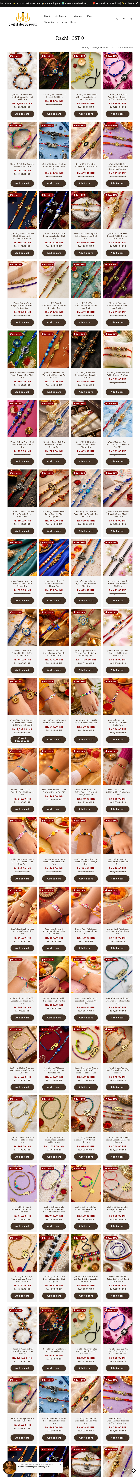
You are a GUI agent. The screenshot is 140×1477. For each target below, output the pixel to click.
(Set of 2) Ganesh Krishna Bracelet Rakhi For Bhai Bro (54, 166)
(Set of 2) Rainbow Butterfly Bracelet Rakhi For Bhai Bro (118, 1279)
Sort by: (86, 47)
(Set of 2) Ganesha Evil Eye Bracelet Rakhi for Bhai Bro (85, 583)
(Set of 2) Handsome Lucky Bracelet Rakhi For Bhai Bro (85, 1140)
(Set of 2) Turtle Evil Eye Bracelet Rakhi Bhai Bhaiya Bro (54, 444)
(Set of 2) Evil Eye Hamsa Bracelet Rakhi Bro (54, 95)
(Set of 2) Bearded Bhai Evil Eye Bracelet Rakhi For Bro (86, 1209)
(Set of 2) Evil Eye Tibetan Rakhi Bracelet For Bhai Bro (22, 375)
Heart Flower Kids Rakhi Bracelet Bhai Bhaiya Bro (86, 721)
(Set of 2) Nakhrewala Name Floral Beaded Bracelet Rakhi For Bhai (54, 1209)
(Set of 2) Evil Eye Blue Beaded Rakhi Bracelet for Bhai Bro (86, 514)
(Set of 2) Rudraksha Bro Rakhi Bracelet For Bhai (118, 374)
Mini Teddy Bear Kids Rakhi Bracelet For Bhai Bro (118, 862)
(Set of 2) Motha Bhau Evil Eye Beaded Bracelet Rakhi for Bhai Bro (22, 1070)
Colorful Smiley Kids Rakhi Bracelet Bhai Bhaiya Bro (117, 722)
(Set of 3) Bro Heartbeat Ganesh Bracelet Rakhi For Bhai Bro (118, 1140)
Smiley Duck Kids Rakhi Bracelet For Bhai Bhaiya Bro (117, 931)
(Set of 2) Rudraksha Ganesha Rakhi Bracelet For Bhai (86, 375)
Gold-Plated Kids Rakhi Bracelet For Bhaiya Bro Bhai (86, 1001)
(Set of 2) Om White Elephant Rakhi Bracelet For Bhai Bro (22, 305)
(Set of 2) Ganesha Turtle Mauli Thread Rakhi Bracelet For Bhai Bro (22, 236)
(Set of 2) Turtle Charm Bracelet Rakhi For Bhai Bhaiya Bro (54, 1279)
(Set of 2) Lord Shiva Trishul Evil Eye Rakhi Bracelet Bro (22, 653)
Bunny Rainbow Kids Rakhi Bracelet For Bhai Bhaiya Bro (54, 931)
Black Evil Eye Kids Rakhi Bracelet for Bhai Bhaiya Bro (85, 862)
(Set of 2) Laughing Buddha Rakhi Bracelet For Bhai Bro (117, 305)
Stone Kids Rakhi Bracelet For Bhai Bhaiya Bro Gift (54, 791)
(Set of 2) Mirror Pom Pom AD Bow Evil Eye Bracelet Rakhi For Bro (86, 1279)
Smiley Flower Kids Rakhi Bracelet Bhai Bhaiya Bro (54, 721)
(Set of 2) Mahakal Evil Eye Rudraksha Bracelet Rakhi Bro (22, 97)
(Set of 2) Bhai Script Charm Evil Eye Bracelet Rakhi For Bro (22, 1279)
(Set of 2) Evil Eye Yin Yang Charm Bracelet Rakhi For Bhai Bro (118, 97)
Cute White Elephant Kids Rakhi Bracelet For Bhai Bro (22, 931)
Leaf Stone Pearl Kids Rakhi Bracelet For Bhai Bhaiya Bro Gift (86, 792)
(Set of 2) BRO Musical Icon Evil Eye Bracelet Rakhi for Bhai (54, 1070)
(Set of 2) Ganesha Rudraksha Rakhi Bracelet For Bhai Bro (54, 305)
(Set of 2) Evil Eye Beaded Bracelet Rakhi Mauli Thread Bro (117, 514)
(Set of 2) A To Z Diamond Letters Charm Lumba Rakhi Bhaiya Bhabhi (22, 722)
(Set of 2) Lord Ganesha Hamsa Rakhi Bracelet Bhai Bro (118, 583)
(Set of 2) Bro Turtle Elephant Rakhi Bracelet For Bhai (86, 305)
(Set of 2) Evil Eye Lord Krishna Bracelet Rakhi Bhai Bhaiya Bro (85, 653)
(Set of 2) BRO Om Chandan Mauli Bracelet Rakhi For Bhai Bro (118, 166)
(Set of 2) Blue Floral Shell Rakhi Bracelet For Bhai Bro (22, 444)
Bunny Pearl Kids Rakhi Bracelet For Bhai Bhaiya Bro (86, 931)
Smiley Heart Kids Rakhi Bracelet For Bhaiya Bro (54, 999)
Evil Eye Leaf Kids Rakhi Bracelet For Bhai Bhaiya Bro (22, 792)
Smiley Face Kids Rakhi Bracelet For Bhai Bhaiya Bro (54, 862)
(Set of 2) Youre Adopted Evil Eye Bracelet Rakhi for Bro (118, 1001)
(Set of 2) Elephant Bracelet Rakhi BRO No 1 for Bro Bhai (22, 1209)
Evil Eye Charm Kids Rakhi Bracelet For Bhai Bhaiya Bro (22, 1001)
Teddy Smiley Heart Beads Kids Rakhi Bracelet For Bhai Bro (22, 862)
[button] (48, 16)
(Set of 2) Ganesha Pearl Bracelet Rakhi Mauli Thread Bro (22, 583)
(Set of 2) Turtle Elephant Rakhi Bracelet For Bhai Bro (86, 236)
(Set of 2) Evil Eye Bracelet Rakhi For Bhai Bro (22, 165)
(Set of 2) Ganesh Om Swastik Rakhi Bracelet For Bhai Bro (117, 236)
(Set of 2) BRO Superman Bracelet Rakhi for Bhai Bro (22, 1140)
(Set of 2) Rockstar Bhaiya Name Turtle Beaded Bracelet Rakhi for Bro (86, 1070)
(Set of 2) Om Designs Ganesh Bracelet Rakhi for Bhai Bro (118, 1070)
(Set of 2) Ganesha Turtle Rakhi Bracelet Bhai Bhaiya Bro (22, 514)
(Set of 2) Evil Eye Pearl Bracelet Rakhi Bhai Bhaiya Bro (118, 653)
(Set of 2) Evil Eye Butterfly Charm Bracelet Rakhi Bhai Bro (54, 653)
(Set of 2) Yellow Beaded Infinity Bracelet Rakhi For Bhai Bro (86, 97)
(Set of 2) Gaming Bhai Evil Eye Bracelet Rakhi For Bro (117, 1209)
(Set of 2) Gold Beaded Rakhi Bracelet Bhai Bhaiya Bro (85, 444)
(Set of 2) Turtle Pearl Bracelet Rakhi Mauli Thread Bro (54, 583)
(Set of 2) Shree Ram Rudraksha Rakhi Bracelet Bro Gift (117, 444)
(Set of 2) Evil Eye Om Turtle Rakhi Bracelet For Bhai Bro (54, 375)
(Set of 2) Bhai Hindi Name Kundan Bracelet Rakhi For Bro (54, 1140)
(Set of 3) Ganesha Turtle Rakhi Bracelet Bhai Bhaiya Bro (54, 514)
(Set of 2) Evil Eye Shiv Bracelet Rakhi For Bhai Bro (86, 166)
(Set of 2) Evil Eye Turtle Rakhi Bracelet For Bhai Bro (54, 236)
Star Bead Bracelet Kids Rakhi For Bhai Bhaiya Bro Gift (118, 792)
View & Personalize (22, 739)
